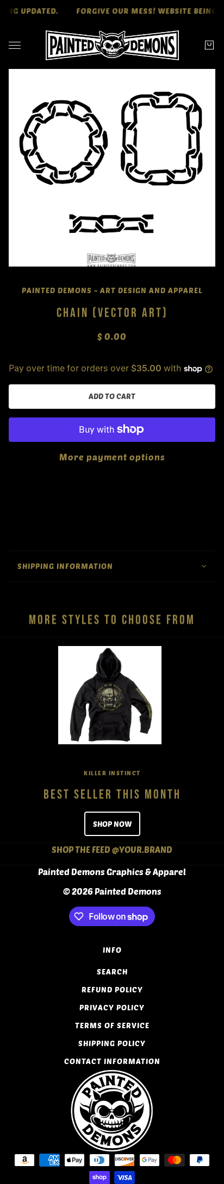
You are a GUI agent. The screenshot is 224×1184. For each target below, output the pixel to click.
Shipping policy (112, 1043)
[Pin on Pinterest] (111, 605)
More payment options (112, 457)
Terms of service (112, 1025)
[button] (141, 605)
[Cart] (209, 45)
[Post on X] (97, 605)
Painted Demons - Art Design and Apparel (112, 290)
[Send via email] (126, 605)
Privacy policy (112, 1007)
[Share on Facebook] (83, 605)
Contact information (112, 1061)
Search (112, 971)
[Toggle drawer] (15, 45)
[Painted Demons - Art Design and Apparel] (112, 45)
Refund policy (112, 989)
